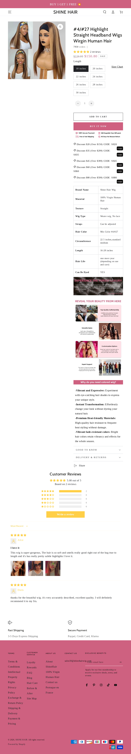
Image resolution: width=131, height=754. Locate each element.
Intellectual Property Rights (14, 677)
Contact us (51, 682)
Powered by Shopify (16, 744)
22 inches (81, 76)
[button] (104, 12)
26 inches (81, 84)
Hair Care (32, 683)
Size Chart (117, 66)
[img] (18, 535)
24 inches (98, 76)
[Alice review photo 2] (35, 568)
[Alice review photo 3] (53, 568)
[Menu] (10, 12)
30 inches (81, 92)
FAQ (29, 672)
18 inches (81, 68)
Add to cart (98, 117)
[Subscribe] (121, 662)
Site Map (32, 698)
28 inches (98, 84)
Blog (29, 678)
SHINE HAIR (21, 740)
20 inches (98, 68)
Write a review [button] (65, 514)
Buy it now (98, 126)
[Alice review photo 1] (18, 568)
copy (120, 148)
